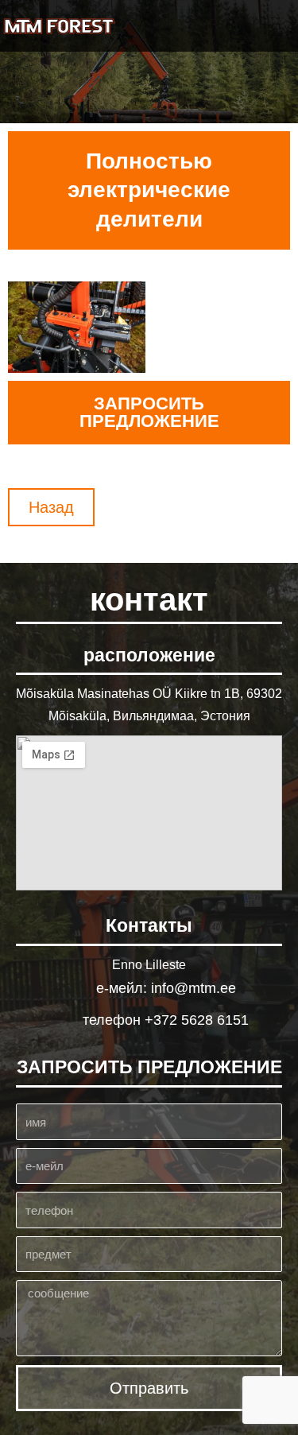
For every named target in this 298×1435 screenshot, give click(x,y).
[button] (275, 26)
